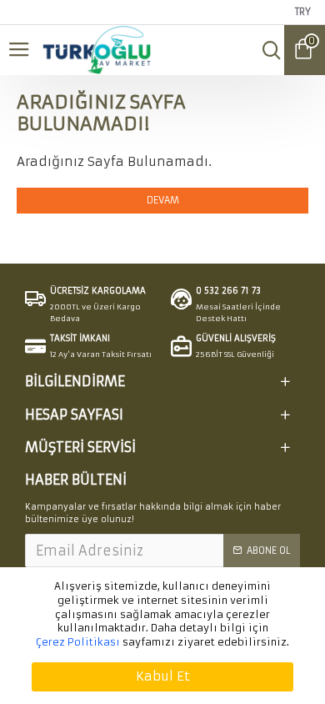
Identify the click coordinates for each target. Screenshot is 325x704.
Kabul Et (163, 676)
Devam (163, 200)
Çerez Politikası (78, 642)
